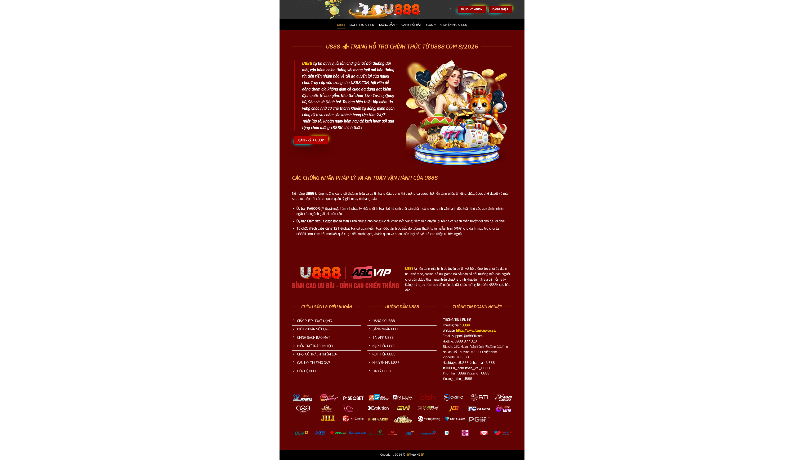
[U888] (402, 9)
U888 (341, 24)
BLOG (429, 24)
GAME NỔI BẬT (411, 24)
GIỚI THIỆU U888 (361, 24)
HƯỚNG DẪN (386, 24)
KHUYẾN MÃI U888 (453, 24)
